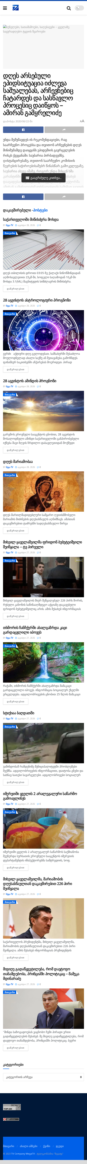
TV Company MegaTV (23, 1153)
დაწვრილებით (17, 288)
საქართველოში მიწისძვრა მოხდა (31, 219)
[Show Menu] (5, 8)
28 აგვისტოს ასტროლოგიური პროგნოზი (37, 300)
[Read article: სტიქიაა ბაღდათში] (43, 743)
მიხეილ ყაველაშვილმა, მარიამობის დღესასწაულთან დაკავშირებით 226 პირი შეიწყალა (37, 883)
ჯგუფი (60, 1146)
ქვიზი (46, 1146)
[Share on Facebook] (23, 130)
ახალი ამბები (28, 1146)
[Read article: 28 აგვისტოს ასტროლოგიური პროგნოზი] (43, 330)
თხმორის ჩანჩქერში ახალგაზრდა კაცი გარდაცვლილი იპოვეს (35, 630)
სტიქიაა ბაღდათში (18, 712)
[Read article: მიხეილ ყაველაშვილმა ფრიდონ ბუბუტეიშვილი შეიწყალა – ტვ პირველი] (43, 577)
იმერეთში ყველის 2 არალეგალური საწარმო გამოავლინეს (40, 796)
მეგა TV (9, 225)
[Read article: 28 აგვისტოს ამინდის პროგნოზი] (43, 411)
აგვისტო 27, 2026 (26, 552)
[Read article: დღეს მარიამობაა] (43, 491)
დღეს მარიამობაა (18, 461)
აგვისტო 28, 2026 (26, 225)
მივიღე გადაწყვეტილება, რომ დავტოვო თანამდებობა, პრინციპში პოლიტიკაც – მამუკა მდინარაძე (41, 973)
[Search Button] (69, 8)
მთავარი (10, 233)
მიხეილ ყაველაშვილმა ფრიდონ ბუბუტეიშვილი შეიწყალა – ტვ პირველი (42, 544)
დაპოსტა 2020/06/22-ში (18, 121)
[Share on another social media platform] (64, 130)
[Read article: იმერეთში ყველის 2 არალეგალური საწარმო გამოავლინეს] (43, 828)
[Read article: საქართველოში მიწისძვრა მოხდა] (43, 249)
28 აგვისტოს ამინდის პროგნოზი (29, 380)
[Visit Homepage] (16, 8)
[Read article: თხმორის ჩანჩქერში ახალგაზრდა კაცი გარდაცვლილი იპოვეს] (43, 662)
